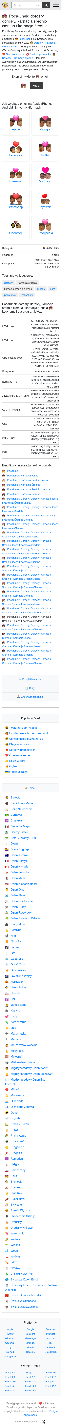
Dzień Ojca (14, 889)
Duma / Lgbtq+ (17, 849)
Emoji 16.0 (30, 1390)
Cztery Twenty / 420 (20, 838)
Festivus (13, 930)
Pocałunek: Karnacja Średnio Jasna (25, 480)
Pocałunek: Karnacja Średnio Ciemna (26, 489)
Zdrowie (13, 1262)
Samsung (15, 181)
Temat (30, 788)
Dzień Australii (17, 855)
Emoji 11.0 (50, 1377)
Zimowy (12, 1268)
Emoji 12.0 (10, 1381)
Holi (10, 999)
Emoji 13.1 (10, 1386)
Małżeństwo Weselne (21, 1045)
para (52, 289)
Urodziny (13, 1222)
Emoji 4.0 (10, 1377)
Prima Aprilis (15, 1135)
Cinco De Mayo (17, 826)
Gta (10, 953)
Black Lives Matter (19, 803)
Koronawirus (15, 1022)
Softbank (50, 1347)
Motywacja (14, 1095)
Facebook (16, 155)
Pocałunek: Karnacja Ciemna (21, 494)
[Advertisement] (30, 94)
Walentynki (14, 1233)
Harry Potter (15, 987)
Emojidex (30, 1342)
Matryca (13, 1039)
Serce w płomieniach (20, 750)
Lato (10, 1028)
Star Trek (13, 1193)
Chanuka (13, 820)
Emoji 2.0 (30, 1372)
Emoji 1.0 (10, 1372)
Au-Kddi (10, 1351)
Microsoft (45, 181)
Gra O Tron (15, 964)
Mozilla (30, 1347)
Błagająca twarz (17, 744)
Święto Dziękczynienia (21, 1306)
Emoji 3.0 (51, 1372)
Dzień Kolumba (17, 872)
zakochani (27, 295)
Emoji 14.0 (30, 1386)
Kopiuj (36, 85)
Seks (11, 1176)
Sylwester (14, 1204)
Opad (11, 1112)
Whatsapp (16, 207)
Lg (10, 1347)
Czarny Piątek (16, 832)
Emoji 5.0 (30, 1377)
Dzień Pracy (15, 907)
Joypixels (45, 207)
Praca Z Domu (17, 1124)
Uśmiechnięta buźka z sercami (26, 733)
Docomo (30, 1351)
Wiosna (12, 1245)
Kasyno (12, 1010)
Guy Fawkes (15, 970)
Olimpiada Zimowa (19, 1107)
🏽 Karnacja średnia (23, 58)
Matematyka (15, 1033)
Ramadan (14, 1158)
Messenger (30, 1338)
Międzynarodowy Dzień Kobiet (26, 1068)
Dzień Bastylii (16, 861)
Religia (12, 1164)
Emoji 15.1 (10, 1390)
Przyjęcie (13, 1153)
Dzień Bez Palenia (19, 901)
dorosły (8, 282)
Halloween (14, 981)
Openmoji (15, 233)
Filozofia (13, 941)
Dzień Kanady (16, 866)
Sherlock (13, 1181)
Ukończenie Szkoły (20, 1216)
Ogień (11, 766)
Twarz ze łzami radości (21, 728)
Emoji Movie (15, 924)
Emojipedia (45, 233)
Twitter (45, 155)
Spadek (12, 1187)
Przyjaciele (14, 1147)
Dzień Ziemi (15, 895)
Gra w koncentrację (30, 696)
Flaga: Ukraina (16, 772)
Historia (12, 993)
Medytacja (14, 1051)
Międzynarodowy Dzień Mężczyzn (29, 1074)
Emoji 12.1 (30, 1381)
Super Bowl (15, 1199)
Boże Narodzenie (18, 809)
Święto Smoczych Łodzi (23, 1295)
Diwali (11, 843)
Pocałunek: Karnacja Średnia (21, 484)
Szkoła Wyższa (17, 1210)
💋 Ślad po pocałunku (38, 54)
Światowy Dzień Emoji (21, 1279)
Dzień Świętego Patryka (23, 918)
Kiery (11, 1016)
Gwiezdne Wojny (18, 976)
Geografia (14, 958)
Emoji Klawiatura (30, 679)
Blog (30, 688)
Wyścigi (12, 1256)
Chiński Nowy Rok (19, 1273)
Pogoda (12, 1118)
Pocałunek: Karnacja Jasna (20, 475)
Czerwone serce (17, 755)
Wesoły (12, 1239)
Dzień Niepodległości (21, 884)
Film (10, 935)
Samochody (15, 1170)
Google (45, 129)
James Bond (15, 1004)
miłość (41, 289)
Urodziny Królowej (19, 1227)
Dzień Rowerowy (18, 912)
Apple (16, 129)
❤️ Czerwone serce (13, 54)
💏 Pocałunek (22, 39)
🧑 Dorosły (36, 42)
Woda (11, 1250)
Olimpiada (14, 1101)
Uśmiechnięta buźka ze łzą (24, 739)
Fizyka (12, 947)
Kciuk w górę (15, 761)
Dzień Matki (15, 878)
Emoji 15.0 (50, 1386)
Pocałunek (10, 471)
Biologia (12, 797)
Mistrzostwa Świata (20, 1062)
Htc (50, 1342)
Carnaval (13, 814)
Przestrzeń (14, 1141)
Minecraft (14, 1056)
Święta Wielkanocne (20, 1301)
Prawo (12, 1130)
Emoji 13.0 (50, 1381)
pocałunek (10, 295)
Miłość (12, 1089)
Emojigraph (51, 1351)
